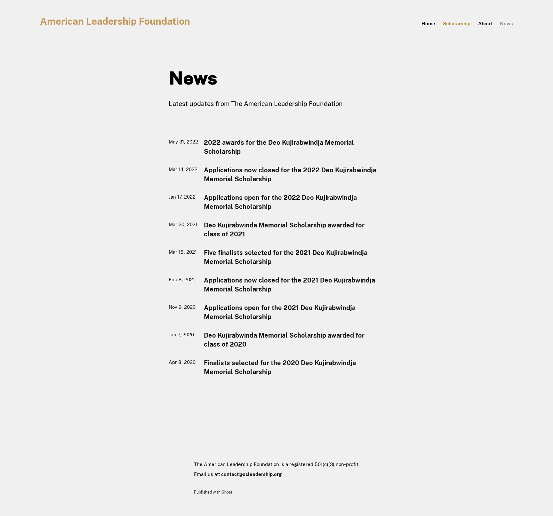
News (506, 23)
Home (428, 23)
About (485, 23)
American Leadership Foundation (115, 21)
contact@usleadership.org (251, 474)
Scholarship (456, 23)
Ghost (226, 492)
